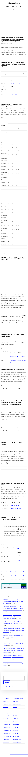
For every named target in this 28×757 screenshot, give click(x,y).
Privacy (20, 754)
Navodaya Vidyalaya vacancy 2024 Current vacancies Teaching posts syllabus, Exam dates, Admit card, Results (13, 657)
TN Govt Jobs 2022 (7, 736)
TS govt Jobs (16, 736)
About (11, 754)
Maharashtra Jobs (7, 721)
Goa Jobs (15, 707)
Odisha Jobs (15, 727)
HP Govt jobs (6, 713)
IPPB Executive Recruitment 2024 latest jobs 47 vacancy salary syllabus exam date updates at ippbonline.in (13, 650)
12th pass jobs (13, 571)
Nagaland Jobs (6, 727)
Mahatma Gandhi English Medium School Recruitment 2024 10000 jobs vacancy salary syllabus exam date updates (13, 616)
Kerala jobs (5, 718)
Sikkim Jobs (15, 733)
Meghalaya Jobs (6, 724)
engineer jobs (21, 575)
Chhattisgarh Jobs (17, 704)
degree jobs (21, 83)
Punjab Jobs (15, 730)
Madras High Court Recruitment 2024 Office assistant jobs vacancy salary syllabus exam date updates (13, 663)
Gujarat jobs (6, 710)
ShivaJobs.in (14, 3)
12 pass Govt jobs (21, 356)
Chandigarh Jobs (7, 704)
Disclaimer (25, 754)
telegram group (14, 94)
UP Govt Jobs (6, 742)
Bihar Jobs (15, 701)
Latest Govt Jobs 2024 (16, 508)
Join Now (24, 584)
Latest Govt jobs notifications (9, 686)
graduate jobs (21, 571)
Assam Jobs (5, 701)
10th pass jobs (4, 571)
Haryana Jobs (16, 710)
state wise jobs (13, 575)
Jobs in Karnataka (17, 715)
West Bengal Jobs (17, 742)
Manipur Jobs (16, 721)
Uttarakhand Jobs (17, 739)
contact (15, 754)
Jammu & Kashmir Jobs (18, 713)
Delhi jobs (5, 707)
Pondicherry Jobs (7, 730)
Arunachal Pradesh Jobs (18, 698)
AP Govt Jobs (6, 698)
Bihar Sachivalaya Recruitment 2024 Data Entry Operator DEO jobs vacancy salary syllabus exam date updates (13, 630)
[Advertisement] (14, 24)
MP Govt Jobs (16, 718)
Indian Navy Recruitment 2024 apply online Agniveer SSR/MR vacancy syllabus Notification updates (13, 643)
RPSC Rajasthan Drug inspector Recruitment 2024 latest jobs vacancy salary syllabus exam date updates (13, 601)
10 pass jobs (13, 356)
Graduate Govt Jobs (14, 360)
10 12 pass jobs (15, 83)
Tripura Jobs (6, 739)
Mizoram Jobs (16, 724)
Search (4, 675)
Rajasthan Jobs (6, 733)
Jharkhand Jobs (6, 715)
